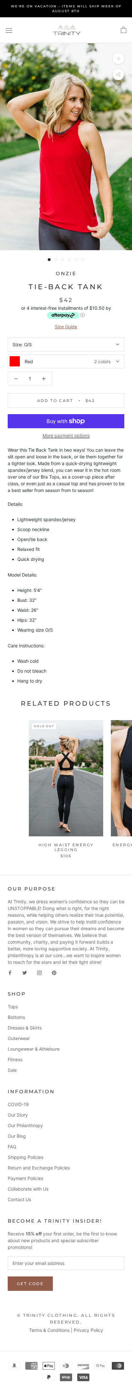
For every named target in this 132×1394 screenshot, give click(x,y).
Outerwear (19, 1038)
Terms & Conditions (49, 1330)
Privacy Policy (88, 1330)
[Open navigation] (9, 30)
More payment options (66, 435)
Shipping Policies (25, 1157)
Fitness (15, 1059)
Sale (12, 1070)
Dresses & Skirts (25, 1027)
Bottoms (16, 1017)
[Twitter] (24, 972)
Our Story (18, 1115)
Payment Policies (25, 1178)
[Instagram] (39, 972)
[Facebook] (10, 972)
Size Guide (66, 326)
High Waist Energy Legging (66, 847)
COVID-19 (18, 1104)
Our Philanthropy (25, 1125)
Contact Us (19, 1199)
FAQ (12, 1146)
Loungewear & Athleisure (34, 1049)
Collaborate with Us (28, 1189)
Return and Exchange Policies (39, 1167)
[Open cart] (123, 30)
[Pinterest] (54, 972)
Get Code (30, 1283)
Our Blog (17, 1136)
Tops (13, 1006)
